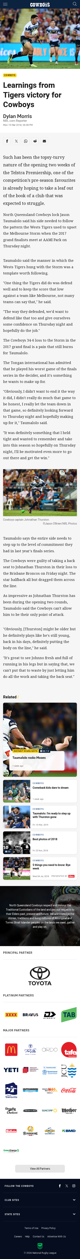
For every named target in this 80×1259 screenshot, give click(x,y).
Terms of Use (31, 1228)
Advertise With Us (56, 1236)
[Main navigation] (5, 4)
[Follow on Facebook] (59, 1185)
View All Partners (40, 1168)
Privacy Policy (48, 1228)
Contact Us (38, 1236)
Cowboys (9, 75)
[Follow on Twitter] (66, 1185)
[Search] (75, 4)
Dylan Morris (17, 116)
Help (27, 1236)
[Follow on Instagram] (73, 1185)
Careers (18, 1236)
